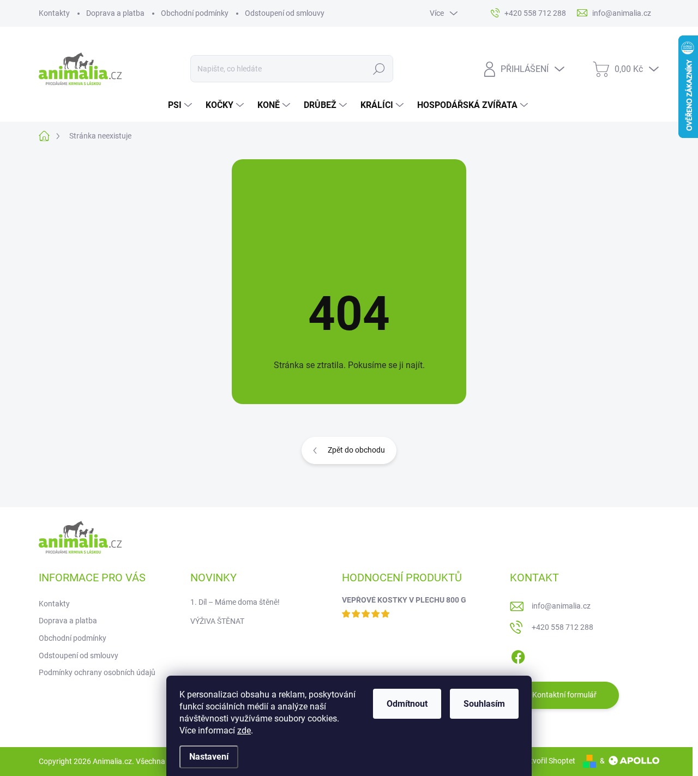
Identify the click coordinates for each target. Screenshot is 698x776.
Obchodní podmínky (194, 13)
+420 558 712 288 (562, 627)
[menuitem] (181, 105)
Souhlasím (484, 704)
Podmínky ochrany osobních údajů (97, 672)
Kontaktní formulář (564, 694)
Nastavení (208, 756)
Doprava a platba (115, 13)
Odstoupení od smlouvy (284, 13)
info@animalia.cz (561, 605)
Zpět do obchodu (356, 450)
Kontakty (54, 13)
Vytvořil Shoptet (548, 760)
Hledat (379, 68)
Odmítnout (407, 704)
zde (244, 730)
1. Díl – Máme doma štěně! (235, 602)
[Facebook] (518, 655)
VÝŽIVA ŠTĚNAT (217, 621)
